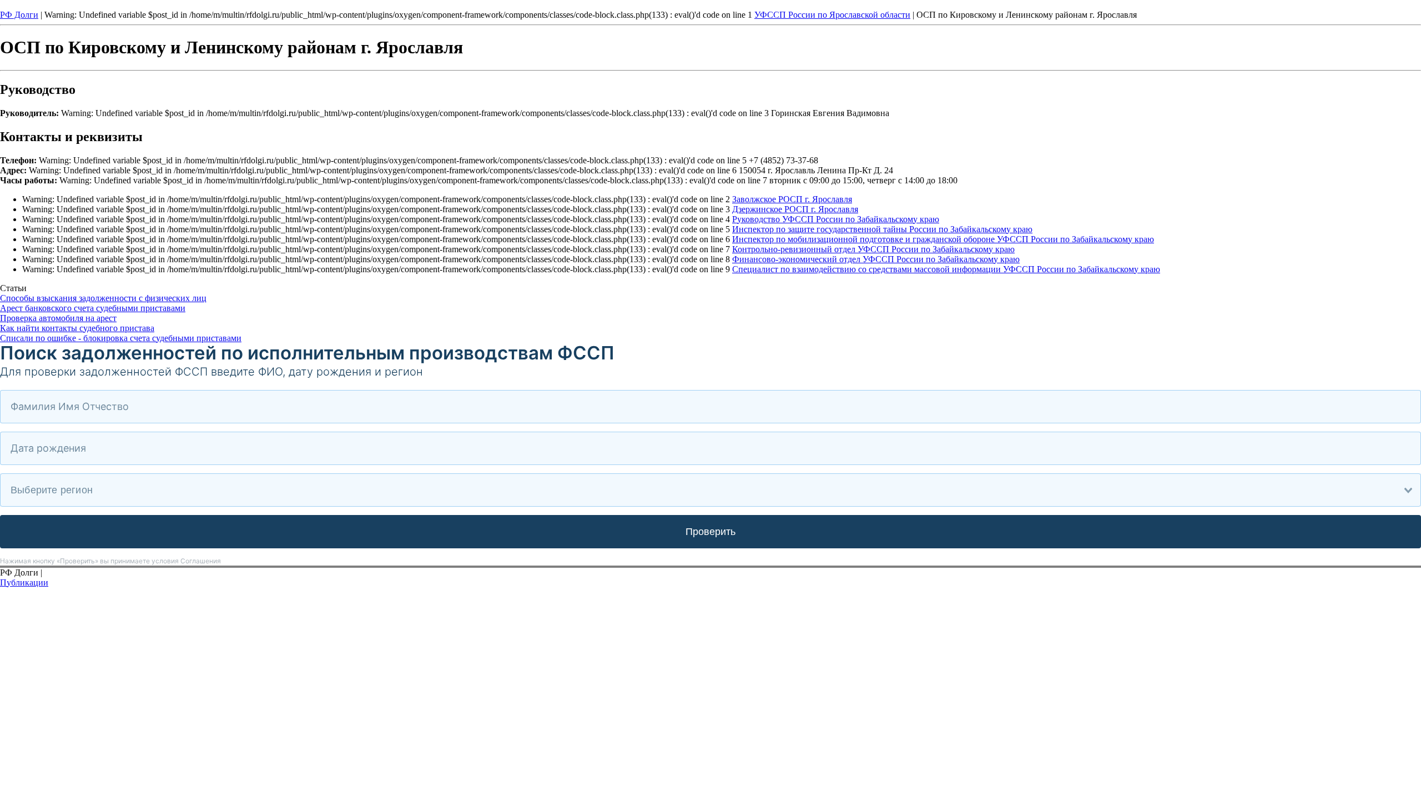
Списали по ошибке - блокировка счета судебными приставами (120, 338)
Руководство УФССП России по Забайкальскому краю (835, 219)
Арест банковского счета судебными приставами (92, 308)
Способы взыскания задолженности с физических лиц (103, 298)
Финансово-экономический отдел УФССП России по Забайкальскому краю (876, 259)
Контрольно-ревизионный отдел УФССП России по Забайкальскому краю (873, 249)
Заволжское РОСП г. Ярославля (792, 199)
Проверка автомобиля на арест (58, 318)
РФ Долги (19, 14)
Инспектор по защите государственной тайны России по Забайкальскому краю (882, 229)
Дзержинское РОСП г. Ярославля (795, 209)
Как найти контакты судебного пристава (77, 328)
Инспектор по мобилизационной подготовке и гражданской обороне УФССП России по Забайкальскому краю (943, 239)
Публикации (24, 582)
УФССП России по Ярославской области (832, 14)
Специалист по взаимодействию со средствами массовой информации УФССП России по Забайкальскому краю (946, 269)
